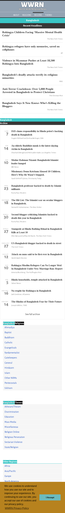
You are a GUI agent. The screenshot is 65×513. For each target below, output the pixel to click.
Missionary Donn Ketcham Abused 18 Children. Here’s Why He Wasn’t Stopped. (36, 173)
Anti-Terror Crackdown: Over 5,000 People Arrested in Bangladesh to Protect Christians (28, 90)
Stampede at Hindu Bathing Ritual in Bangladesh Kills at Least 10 (36, 231)
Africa (7, 466)
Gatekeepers (11, 357)
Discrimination (12, 412)
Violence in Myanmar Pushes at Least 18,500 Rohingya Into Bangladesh (28, 62)
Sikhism (8, 388)
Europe (8, 476)
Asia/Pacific (10, 471)
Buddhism (9, 337)
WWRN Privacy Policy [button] (17, 508)
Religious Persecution (15, 437)
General (8, 363)
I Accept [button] (50, 497)
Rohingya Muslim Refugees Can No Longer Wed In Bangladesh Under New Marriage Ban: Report (36, 267)
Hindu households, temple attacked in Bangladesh (36, 279)
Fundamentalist (12, 352)
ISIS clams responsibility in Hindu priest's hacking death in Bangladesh (37, 133)
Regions (38, 15)
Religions (26, 15)
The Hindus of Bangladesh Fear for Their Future (36, 301)
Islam (7, 373)
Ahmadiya (10, 327)
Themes (48, 15)
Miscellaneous (11, 427)
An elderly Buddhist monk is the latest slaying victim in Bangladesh (34, 147)
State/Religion (11, 447)
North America (12, 481)
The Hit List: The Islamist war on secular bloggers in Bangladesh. (37, 202)
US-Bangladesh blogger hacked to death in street (36, 243)
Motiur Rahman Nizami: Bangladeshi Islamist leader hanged (34, 162)
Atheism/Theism (13, 406)
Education (9, 417)
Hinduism (9, 368)
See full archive (32, 314)
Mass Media (10, 422)
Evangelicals (10, 347)
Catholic (8, 342)
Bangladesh (32, 20)
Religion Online (12, 432)
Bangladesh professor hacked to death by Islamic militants (36, 187)
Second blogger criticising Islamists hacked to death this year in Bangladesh (34, 216)
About (16, 15)
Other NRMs (11, 378)
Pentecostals (11, 383)
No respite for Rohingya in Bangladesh (31, 290)
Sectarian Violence (13, 442)
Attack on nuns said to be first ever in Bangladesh (36, 254)
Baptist (8, 332)
